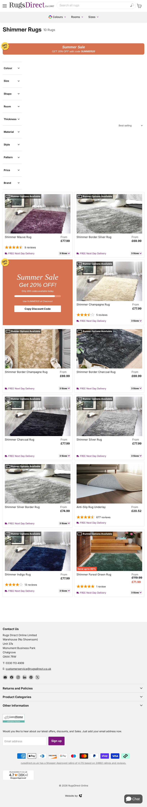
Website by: (71, 796)
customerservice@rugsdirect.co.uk (28, 668)
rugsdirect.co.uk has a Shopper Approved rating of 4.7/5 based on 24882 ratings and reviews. (73, 763)
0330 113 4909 (15, 663)
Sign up (56, 741)
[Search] (132, 5)
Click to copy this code (73, 49)
